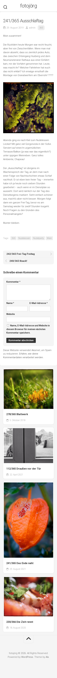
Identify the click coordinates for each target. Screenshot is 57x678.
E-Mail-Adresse (38, 303)
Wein (49, 238)
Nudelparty (38, 238)
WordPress (27, 657)
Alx (47, 657)
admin (32, 27)
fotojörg (28, 6)
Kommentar (13, 282)
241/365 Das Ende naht (19, 563)
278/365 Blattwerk (17, 414)
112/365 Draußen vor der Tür (23, 468)
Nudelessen (24, 238)
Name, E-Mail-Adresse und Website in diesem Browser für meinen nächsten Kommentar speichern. (28, 329)
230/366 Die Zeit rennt (19, 621)
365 (41, 27)
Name (10, 303)
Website (10, 314)
